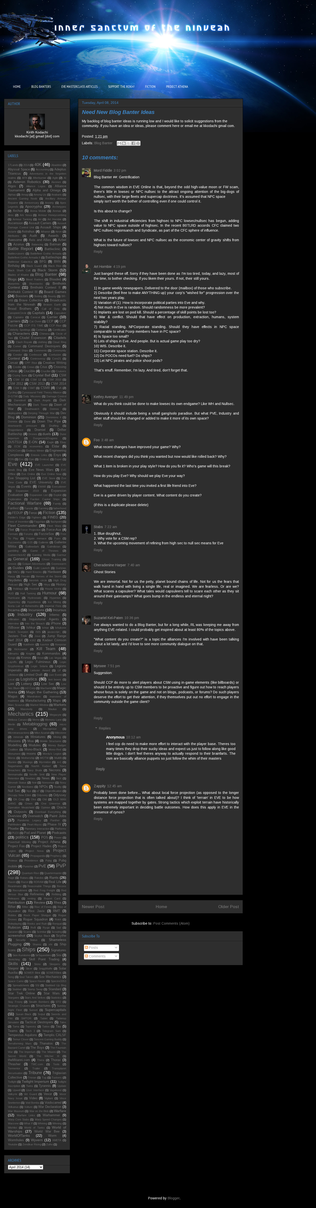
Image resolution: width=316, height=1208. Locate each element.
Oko (33, 799)
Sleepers (54, 964)
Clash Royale (24, 342)
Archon (18, 211)
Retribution (16, 902)
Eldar (55, 446)
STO (58, 1001)
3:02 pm (120, 170)
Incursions (36, 610)
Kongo (12, 657)
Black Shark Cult (19, 270)
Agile (55, 177)
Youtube (13, 1144)
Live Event (55, 674)
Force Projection (30, 529)
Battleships (53, 257)
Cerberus (41, 329)
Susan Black (24, 1014)
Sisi (58, 955)
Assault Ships (50, 227)
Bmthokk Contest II (45, 287)
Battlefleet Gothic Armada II (24, 257)
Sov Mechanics (50, 977)
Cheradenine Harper (110, 565)
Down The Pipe (49, 421)
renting (31, 898)
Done (27, 421)
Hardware (54, 572)
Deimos (54, 408)
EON (11, 459)
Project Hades (41, 846)
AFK (24, 177)
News (46, 778)
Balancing (37, 244)
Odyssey (59, 795)
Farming (43, 508)
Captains (18, 317)
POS (44, 837)
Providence (31, 860)
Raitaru (24, 877)
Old (44, 799)
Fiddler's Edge (16, 517)
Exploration (14, 499)
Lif (59, 670)
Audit (33, 236)
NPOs (43, 786)
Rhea (57, 902)
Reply (98, 252)
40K (37, 164)
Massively (26, 709)
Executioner (59, 486)
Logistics (28, 679)
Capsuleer (60, 312)
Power (58, 837)
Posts (93, 948)
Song (11, 976)
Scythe (61, 935)
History (61, 584)
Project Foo (16, 846)
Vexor (48, 1094)
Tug (44, 1077)
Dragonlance (15, 429)
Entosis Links (39, 455)
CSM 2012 (15, 383)
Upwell (16, 1090)
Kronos (26, 657)
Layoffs (12, 661)
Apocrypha (33, 206)
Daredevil (19, 400)
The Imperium (27, 1051)
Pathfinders (14, 824)
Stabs (98, 527)
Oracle (61, 807)
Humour (49, 593)
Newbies (30, 778)
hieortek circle (38, 580)
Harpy (11, 576)
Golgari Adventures (34, 563)
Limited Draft (33, 675)
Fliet (11, 529)
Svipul (41, 1014)
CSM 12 (36, 379)
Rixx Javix (36, 911)
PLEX (15, 832)
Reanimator (15, 886)
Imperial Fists (53, 605)
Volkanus (13, 1106)
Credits (17, 367)
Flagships (39, 521)
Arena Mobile (38, 210)
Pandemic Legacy (29, 820)
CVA (58, 387)
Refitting (56, 894)
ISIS (38, 631)
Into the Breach (34, 623)
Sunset (33, 1009)
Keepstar (60, 644)
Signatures (58, 950)
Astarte (12, 231)
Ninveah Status (17, 782)
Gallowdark (32, 546)
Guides (18, 568)
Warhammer (51, 1115)
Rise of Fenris (43, 906)
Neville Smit (36, 774)
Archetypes (59, 206)
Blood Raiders (34, 279)
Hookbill (34, 588)
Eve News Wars (41, 470)
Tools (56, 1064)
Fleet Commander (22, 526)
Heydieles (15, 580)
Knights (30, 653)
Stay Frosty (15, 1001)
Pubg (48, 860)
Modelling (14, 745)
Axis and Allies (40, 240)
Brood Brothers (20, 309)
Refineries (37, 894)
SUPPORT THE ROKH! (121, 86)
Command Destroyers (44, 346)
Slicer (29, 968)
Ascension (15, 223)
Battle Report (20, 248)
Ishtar (45, 627)
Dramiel (40, 430)
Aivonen (56, 182)
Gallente (43, 542)
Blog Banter (103, 143)
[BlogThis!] (123, 143)
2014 (26, 165)
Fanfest (13, 508)
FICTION (150, 86)
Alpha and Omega (46, 190)
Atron (58, 231)
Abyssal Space (19, 169)
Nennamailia (15, 774)
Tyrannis (45, 1086)
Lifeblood (13, 674)
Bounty (52, 296)
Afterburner (39, 177)
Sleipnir (13, 968)
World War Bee (46, 1131)
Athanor (45, 231)
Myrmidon (45, 762)
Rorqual (57, 923)
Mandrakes (34, 696)
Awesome (15, 240)
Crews (31, 367)
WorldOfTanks (19, 1135)
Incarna (14, 610)
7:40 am (133, 565)
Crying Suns (19, 375)
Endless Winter (35, 450)
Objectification (53, 790)
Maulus (52, 709)
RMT (56, 911)
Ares (11, 215)
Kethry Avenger (106, 397)
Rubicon (14, 927)
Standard (54, 989)
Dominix (13, 421)
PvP (61, 865)
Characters (21, 333)
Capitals (38, 313)
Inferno (54, 615)
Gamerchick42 (17, 554)
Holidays (18, 588)
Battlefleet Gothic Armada (45, 253)
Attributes (13, 235)
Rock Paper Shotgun (37, 915)
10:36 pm (131, 618)
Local (11, 679)
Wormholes (16, 1140)
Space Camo (16, 981)
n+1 (59, 762)
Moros (12, 757)
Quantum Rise (30, 873)
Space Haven (37, 981)
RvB (33, 927)
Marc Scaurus (16, 704)
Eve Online (28, 474)
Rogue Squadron (35, 919)
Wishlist (12, 1127)
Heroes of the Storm (48, 576)
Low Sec (47, 684)
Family (57, 503)
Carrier (52, 317)
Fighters (36, 517)
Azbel (62, 240)
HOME (17, 86)
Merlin (11, 724)
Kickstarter (20, 649)
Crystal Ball (41, 375)
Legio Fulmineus (37, 662)
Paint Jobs (57, 816)
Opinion (45, 807)
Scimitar (41, 931)
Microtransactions (18, 732)
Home (161, 906)
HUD (11, 593)
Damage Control (56, 396)
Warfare (60, 1111)
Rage (11, 877)
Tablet (43, 1018)
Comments (97, 956)
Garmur (61, 554)
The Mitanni (48, 1051)
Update (62, 1085)
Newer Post (93, 906)
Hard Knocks (34, 571)
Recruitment (20, 890)
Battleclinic (52, 249)
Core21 (56, 358)
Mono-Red (55, 749)
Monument (14, 753)
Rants (54, 877)
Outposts (20, 812)
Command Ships (18, 350)
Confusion (55, 354)
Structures (43, 1005)
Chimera (45, 333)
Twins (29, 1085)
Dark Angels (42, 400)
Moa (30, 741)
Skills (13, 963)
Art (39, 219)
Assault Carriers (40, 223)
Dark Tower (40, 404)
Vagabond (55, 1090)
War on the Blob (39, 1111)
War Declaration (49, 1107)
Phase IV (54, 824)
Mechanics (21, 714)
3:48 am (107, 440)
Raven (12, 881)
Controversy (37, 358)
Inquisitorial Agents (44, 619)
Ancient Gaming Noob (22, 198)
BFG (43, 261)
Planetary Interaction (37, 828)
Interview (13, 623)
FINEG (53, 517)
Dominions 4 (53, 417)
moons (31, 753)
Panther (55, 820)
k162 (33, 640)
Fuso (57, 538)
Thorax (56, 1060)
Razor (24, 881)
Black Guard (34, 265)
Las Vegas (55, 657)
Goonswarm (58, 563)
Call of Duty (51, 308)
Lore (11, 684)
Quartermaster (53, 873)
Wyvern (37, 1140)
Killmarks (13, 653)
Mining (57, 736)
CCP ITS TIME (33, 325)
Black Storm (48, 270)
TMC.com (37, 1064)
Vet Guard (30, 1094)
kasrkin (44, 644)
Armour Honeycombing (52, 215)
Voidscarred (53, 1102)
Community (59, 350)
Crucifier (46, 371)
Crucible (29, 371)
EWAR (42, 486)
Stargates (14, 997)
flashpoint (56, 521)
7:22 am (110, 527)
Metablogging (35, 724)
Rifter (12, 907)
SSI (37, 985)
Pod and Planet (35, 833)
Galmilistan (53, 546)
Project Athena (49, 842)
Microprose (50, 728)
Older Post (228, 906)
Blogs (12, 279)
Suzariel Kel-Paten (108, 618)
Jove (37, 636)
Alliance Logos (36, 186)
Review (39, 902)
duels (46, 434)
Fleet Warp (54, 525)
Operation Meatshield (21, 807)
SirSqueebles (43, 955)
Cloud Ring (59, 342)
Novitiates (28, 786)
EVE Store (48, 478)
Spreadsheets (21, 985)
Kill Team (46, 648)
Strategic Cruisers (19, 1005)
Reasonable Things (39, 886)
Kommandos (51, 653)
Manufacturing (35, 700)
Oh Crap (18, 799)
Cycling (12, 392)
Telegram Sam (51, 1030)
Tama (16, 1026)
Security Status (26, 939)
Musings (28, 762)
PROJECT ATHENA (177, 86)
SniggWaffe (45, 968)
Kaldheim (28, 644)
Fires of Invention (18, 521)
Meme (36, 719)
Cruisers (61, 371)
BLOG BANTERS (41, 86)
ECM (17, 446)
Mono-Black (32, 749)
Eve (12, 464)
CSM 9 (17, 387)
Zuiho (49, 1144)
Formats (13, 533)
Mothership (28, 757)
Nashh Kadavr (41, 766)
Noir (34, 782)
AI (65, 177)
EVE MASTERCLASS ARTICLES (79, 86)
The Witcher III (48, 1056)
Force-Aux (53, 529)
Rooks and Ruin (37, 923)
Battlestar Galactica (20, 261)
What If (28, 1123)
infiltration (13, 619)
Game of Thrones (44, 550)
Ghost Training (51, 559)
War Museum (16, 1111)
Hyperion (55, 597)
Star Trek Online (21, 993)
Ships (28, 949)
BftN (57, 261)
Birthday (14, 266)
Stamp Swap (35, 989)
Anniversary (31, 202)
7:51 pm (113, 666)
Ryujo (46, 927)
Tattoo (46, 1026)
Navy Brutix (34, 770)
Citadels (60, 338)
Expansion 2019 (27, 490)
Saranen (13, 931)
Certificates (59, 329)
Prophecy (56, 855)
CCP (50, 321)
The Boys (37, 1047)
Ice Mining (54, 602)
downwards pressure (22, 425)
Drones (32, 434)
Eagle (50, 442)
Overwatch (35, 816)
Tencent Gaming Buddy (48, 1039)
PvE (42, 866)
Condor (17, 354)
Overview (14, 816)
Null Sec (14, 791)
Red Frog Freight (44, 890)
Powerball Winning (19, 842)
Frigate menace (36, 538)
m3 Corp (30, 688)
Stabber (17, 989)
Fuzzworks (14, 542)
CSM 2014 (58, 383)
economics (36, 446)
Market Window (39, 704)
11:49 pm (126, 397)
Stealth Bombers (39, 1001)
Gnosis (12, 563)
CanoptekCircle (17, 312)
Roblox (12, 915)
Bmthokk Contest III (23, 292)
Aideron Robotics (27, 182)
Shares (37, 944)
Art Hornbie (103, 267)
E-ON (33, 442)
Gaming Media (41, 554)
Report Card (52, 898)
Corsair (13, 363)
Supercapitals (55, 1010)
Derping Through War (41, 413)
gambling (13, 550)
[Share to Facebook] (133, 143)
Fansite (28, 508)
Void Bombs (32, 1102)
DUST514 (15, 442)
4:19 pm (119, 267)
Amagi (25, 194)
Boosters (22, 296)
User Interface (35, 1090)
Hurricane (14, 597)
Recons (61, 886)
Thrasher (14, 1064)
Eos (21, 459)
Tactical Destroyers (39, 1022)
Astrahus (28, 231)
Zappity (100, 786)
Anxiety (49, 202)
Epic (31, 459)
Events (26, 486)
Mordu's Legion (52, 753)
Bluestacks (36, 283)
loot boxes (54, 679)
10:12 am (133, 737)
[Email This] (119, 143)
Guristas (61, 568)
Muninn (12, 762)
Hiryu (47, 584)
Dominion (28, 417)
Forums (28, 533)
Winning (57, 1123)
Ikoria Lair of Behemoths (23, 605)
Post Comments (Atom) (171, 923)
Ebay (63, 442)
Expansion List (39, 495)
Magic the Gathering (42, 692)
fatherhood (59, 508)
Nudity (58, 786)
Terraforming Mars (20, 1043)
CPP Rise (31, 362)
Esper (58, 459)
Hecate (25, 576)
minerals (18, 736)
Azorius (18, 244)
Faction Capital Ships (45, 499)
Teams (13, 1031)
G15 (30, 542)
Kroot (40, 657)
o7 (38, 790)
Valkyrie (12, 1094)
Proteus (12, 860)
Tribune (35, 1072)
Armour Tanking (22, 219)
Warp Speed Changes (48, 1119)
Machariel (46, 688)
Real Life (55, 882)
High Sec (30, 584)
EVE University (41, 482)
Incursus (59, 610)
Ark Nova (26, 215)
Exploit (57, 495)
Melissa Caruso (17, 719)
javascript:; (54, 631)
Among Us (40, 194)
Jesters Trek (17, 636)
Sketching (14, 959)
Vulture (28, 1106)
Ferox (33, 513)
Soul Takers (26, 976)
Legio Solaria (39, 666)
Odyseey (42, 795)
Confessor (35, 354)
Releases (13, 898)
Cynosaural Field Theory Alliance (42, 392)
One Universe (50, 803)
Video (33, 1098)
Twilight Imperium (35, 1081)
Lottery (26, 684)
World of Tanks (34, 1127)
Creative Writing (54, 363)
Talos (63, 1022)
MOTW (44, 757)
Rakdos (39, 877)
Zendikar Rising (31, 1144)
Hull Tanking (28, 593)
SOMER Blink (32, 972)
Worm (52, 1135)
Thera (40, 1060)
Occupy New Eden (19, 795)
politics (22, 837)
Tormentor (14, 1068)
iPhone (56, 623)
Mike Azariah (42, 732)
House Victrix (53, 588)
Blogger (173, 1198)
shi (50, 944)
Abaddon (56, 165)
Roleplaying (15, 923)
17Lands (13, 165)
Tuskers (57, 1077)
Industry (25, 614)
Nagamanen (15, 766)
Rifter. (25, 906)
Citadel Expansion (33, 338)
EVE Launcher (44, 464)
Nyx (28, 790)
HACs (16, 571)
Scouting (57, 931)
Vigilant (48, 1098)
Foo (97, 440)
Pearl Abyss (34, 824)
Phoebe (13, 828)
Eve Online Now (51, 474)
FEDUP (17, 513)
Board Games (55, 292)
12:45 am (114, 786)
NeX (58, 778)
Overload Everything (48, 811)
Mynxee (100, 666)
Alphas (12, 194)
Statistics (56, 997)
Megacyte (55, 714)
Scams (27, 931)
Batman (55, 244)
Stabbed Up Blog (55, 985)
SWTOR (26, 1018)
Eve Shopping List (21, 478)
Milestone (60, 732)
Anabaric (56, 194)
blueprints (14, 283)
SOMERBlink (54, 972)
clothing (42, 342)
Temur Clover (21, 1039)
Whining (42, 1123)
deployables (15, 413)
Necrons (55, 770)
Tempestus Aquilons (22, 1035)
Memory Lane (53, 719)
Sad (58, 927)
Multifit (58, 757)
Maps (57, 700)
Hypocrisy (14, 602)
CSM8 (45, 388)
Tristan (32, 1077)
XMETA (56, 1140)
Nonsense (48, 782)
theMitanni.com (19, 1060)
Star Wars (52, 993)
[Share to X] (128, 143)
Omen (28, 803)
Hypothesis (34, 602)
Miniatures (38, 737)
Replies (105, 728)
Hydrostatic (34, 597)
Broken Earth (52, 304)
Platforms (60, 828)
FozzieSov (46, 534)
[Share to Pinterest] (138, 143)
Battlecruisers (16, 253)
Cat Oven (35, 321)
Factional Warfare (24, 503)
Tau (58, 1026)
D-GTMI (13, 396)
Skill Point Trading (44, 959)
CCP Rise (55, 325)
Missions (14, 741)
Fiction (49, 512)
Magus (13, 696)
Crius (43, 367)
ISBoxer (14, 627)
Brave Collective (31, 300)
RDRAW (39, 881)
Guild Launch (41, 568)
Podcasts (59, 833)
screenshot (16, 935)
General (20, 559)
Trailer (36, 1068)
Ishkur (30, 627)
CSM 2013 (37, 383)
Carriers (14, 321)
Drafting (54, 425)
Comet (17, 346)
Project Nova (34, 850)
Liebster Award (40, 670)
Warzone (13, 1123)
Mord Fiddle (103, 170)
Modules (35, 745)
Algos (12, 186)
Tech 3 (30, 1030)
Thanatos (46, 1043)
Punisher (28, 866)
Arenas (57, 210)
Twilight (12, 1081)
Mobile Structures (50, 741)
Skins (37, 964)
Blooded (55, 279)
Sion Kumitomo (21, 955)
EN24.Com (14, 450)
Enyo (57, 455)
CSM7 (31, 387)
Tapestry (30, 1026)
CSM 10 (18, 379)
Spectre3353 (58, 981)
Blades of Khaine (18, 274)
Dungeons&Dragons (45, 438)
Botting (38, 296)
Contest (14, 358)
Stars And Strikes (35, 997)
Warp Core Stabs (18, 1119)
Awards (53, 236)
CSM (62, 375)
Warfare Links (26, 1115)
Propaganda (37, 855)
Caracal (35, 317)
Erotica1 (44, 459)
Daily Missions (32, 396)
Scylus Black (42, 935)
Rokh (58, 919)
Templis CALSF (54, 1035)
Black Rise (54, 265)
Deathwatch (32, 408)
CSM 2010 (54, 379)
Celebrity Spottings (19, 329)
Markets (60, 705)
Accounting (42, 169)
